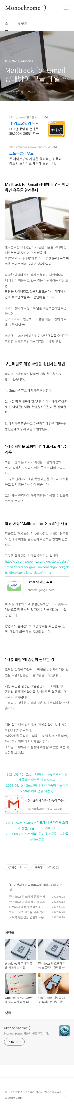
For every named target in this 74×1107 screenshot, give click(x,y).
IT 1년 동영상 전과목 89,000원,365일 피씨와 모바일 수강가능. (24, 131)
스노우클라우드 (21, 153)
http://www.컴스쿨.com (25, 117)
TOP (65, 1093)
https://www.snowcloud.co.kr (29, 147)
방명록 (22, 23)
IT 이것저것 (17, 885)
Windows (34, 885)
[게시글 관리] (25, 868)
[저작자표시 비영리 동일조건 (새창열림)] (53, 867)
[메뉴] (66, 8)
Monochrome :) (25, 8)
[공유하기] (20, 868)
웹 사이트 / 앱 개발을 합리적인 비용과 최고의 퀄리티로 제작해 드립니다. (35, 161)
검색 (57, 8)
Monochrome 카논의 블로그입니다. (26, 1033)
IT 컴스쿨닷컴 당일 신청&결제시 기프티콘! (24, 123)
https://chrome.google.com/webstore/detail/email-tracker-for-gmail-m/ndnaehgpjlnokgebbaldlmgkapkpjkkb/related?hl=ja (37, 566)
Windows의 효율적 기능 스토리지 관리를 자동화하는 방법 (28, 904)
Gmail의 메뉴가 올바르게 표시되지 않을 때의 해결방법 (28, 909)
